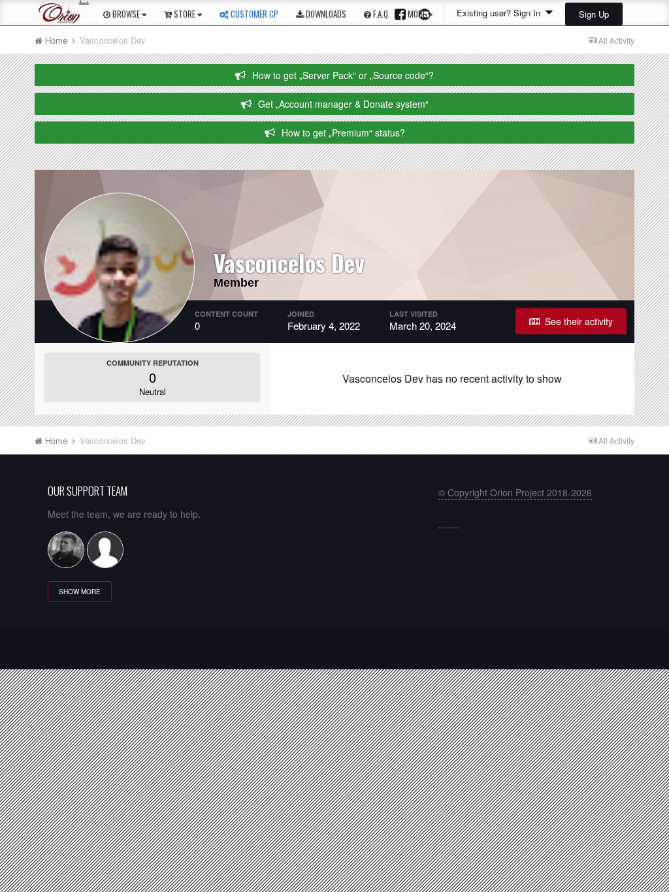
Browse (126, 13)
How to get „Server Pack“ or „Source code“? (343, 75)
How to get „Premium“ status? (343, 132)
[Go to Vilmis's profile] (66, 550)
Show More (80, 591)
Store (184, 13)
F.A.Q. (380, 13)
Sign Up (594, 14)
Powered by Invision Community (335, 653)
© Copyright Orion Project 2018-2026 (515, 492)
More (417, 13)
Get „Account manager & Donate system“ (343, 103)
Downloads (325, 13)
